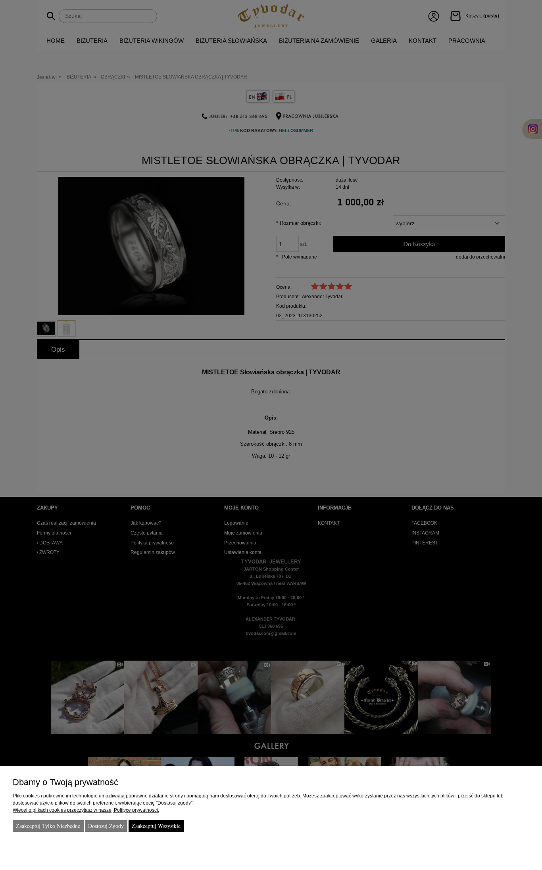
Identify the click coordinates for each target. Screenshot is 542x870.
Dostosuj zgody (106, 826)
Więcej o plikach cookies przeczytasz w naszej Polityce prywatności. (86, 810)
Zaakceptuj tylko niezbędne (48, 826)
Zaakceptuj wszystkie (156, 826)
